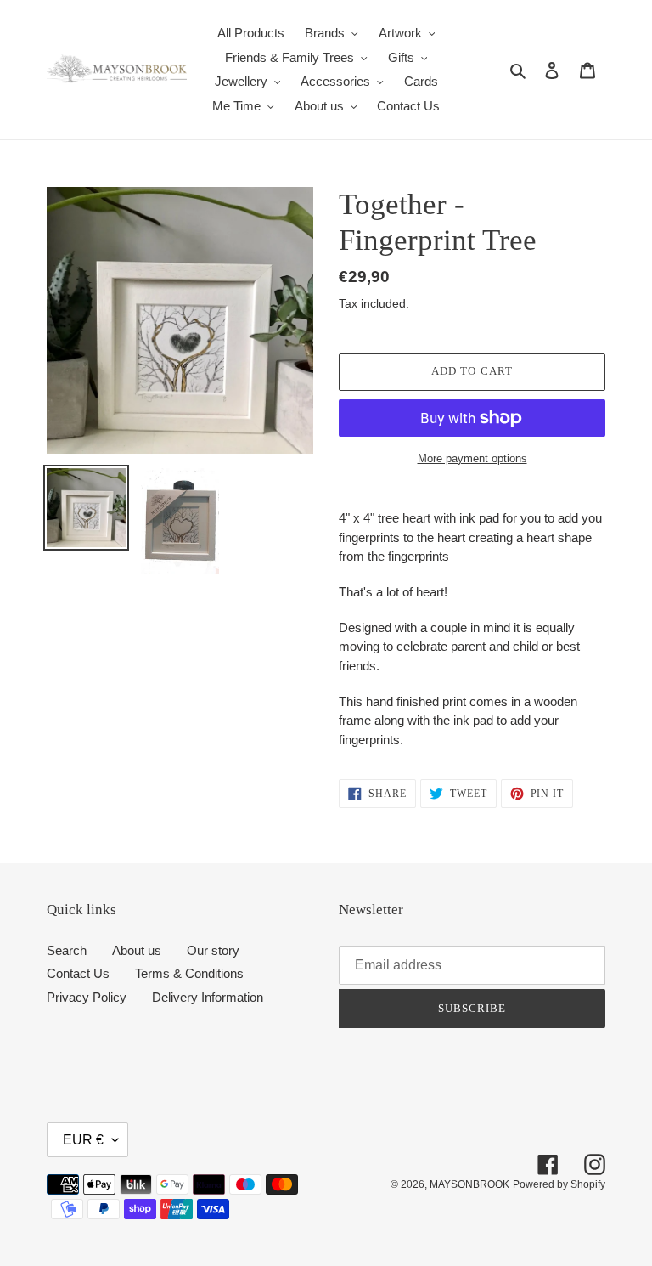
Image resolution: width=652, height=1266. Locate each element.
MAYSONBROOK (469, 1184)
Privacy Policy (86, 997)
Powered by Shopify (559, 1184)
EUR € (83, 1140)
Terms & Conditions (189, 973)
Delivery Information (207, 997)
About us (136, 950)
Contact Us (78, 973)
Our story (213, 950)
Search (67, 950)
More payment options (472, 458)
